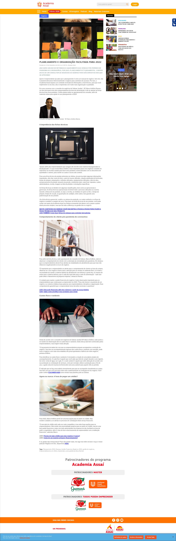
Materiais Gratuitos (101, 11)
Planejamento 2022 (49, 449)
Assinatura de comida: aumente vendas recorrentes (121, 75)
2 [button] (120, 88)
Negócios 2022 (77, 449)
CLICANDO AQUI (54, 372)
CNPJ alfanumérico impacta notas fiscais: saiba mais (126, 23)
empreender (61, 451)
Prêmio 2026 (54, 11)
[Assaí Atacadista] (119, 528)
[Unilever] (98, 484)
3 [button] (122, 88)
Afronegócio (74, 11)
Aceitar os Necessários (136, 537)
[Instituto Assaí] (109, 528)
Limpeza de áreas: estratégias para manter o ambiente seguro (126, 39)
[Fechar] (173, 537)
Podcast (84, 11)
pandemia (72, 451)
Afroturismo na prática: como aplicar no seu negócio (125, 48)
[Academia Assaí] (45, 4)
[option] (121, 72)
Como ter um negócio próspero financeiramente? (61, 438)
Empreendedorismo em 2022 (48, 451)
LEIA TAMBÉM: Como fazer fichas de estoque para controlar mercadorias (64, 213)
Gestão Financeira (66, 449)
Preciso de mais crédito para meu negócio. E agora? (62, 436)
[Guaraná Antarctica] (78, 484)
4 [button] (125, 88)
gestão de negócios (88, 449)
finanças (58, 449)
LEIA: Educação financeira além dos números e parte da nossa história (64, 290)
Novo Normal (80, 451)
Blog (90, 11)
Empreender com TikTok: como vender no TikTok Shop (127, 31)
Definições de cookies (120, 537)
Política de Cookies (25, 538)
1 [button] (117, 88)
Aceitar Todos (150, 537)
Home (44, 11)
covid (67, 451)
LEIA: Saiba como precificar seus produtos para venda (58, 292)
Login (135, 4)
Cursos (65, 11)
